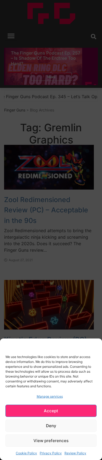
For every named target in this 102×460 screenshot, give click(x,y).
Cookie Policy (26, 453)
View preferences (51, 440)
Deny (51, 425)
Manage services (50, 396)
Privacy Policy (51, 453)
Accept (51, 410)
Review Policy (75, 453)
